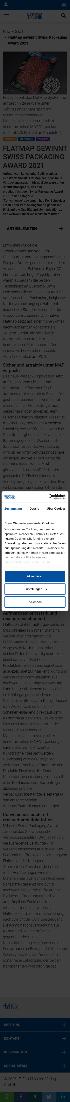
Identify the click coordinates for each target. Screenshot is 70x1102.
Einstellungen (33, 589)
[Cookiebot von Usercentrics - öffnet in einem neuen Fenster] (49, 496)
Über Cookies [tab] (56, 508)
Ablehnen (35, 602)
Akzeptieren (35, 576)
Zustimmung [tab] (13, 508)
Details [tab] (34, 508)
